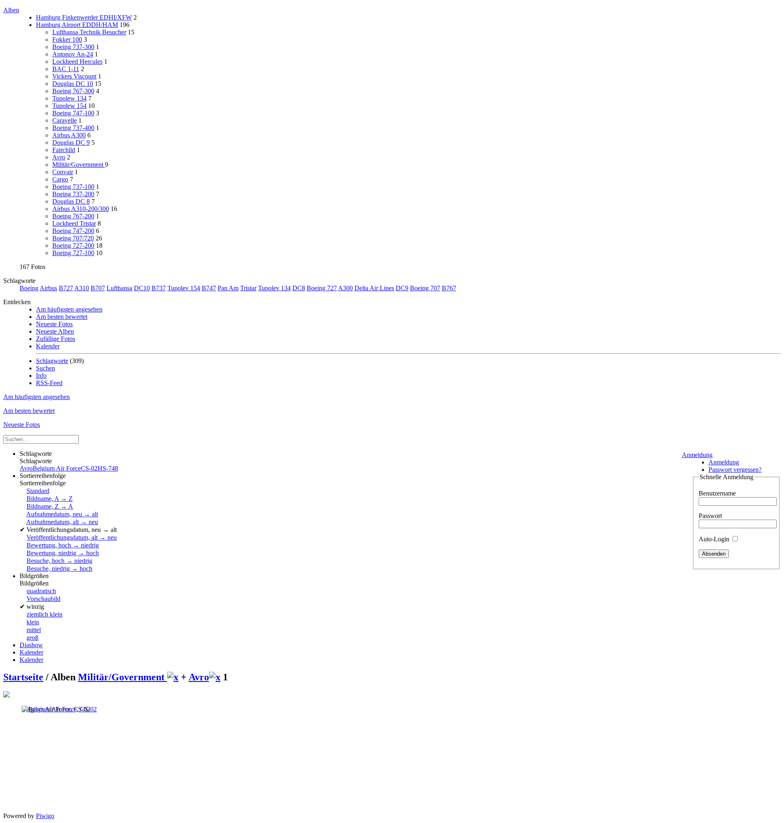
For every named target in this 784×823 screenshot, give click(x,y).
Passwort (710, 515)
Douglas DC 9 (71, 142)
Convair (62, 171)
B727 (66, 288)
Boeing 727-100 (73, 252)
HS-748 (108, 468)
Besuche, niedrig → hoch (59, 568)
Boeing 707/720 (73, 238)
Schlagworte (52, 360)
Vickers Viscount (74, 76)
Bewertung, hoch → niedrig (63, 545)
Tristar (248, 288)
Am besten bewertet (61, 316)
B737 (158, 288)
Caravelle (64, 120)
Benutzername (717, 493)
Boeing (29, 288)
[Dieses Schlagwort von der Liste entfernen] (172, 677)
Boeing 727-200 (73, 245)
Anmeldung (697, 454)
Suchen (45, 368)
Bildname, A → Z (50, 498)
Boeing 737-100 (73, 186)
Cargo (60, 179)
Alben (11, 10)
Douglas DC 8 (71, 201)
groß (32, 637)
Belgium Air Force (57, 468)
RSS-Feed (49, 382)
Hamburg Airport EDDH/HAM (77, 24)
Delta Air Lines (374, 288)
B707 (98, 288)
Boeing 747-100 (73, 113)
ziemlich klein (44, 614)
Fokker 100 (67, 39)
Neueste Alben (55, 331)
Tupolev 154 (183, 288)
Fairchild (63, 149)
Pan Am (228, 288)
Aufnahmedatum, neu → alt (62, 514)
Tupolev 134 (274, 288)
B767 (449, 288)
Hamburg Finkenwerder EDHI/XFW (84, 17)
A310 (81, 288)
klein (33, 622)
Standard (38, 490)
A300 (345, 288)
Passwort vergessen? (735, 469)
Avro (58, 157)
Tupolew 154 (69, 105)
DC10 (142, 288)
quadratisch (41, 591)
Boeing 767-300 (73, 90)
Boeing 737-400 (73, 127)
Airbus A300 (69, 135)
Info (41, 375)
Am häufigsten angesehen (69, 309)
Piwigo (45, 815)
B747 (209, 288)
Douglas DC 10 (72, 83)
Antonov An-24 (72, 54)
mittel (34, 629)
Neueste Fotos (54, 324)
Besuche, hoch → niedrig (59, 560)
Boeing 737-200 (73, 194)
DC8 (298, 288)
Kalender (48, 346)
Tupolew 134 (69, 98)
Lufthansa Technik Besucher (89, 32)
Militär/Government (78, 164)
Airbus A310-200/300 (80, 208)
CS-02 (89, 468)
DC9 (402, 288)
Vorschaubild (43, 598)
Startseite (23, 677)
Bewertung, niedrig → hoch (63, 552)
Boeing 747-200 (73, 230)
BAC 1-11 (65, 68)
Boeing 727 (322, 288)
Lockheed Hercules (77, 61)
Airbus (48, 288)
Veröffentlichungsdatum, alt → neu (72, 537)
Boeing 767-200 (73, 216)
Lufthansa (119, 288)
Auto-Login (715, 539)
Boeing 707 (425, 288)
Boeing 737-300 (73, 46)
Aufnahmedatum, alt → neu (62, 521)
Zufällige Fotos (55, 338)
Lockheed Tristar (74, 223)
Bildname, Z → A (50, 506)
